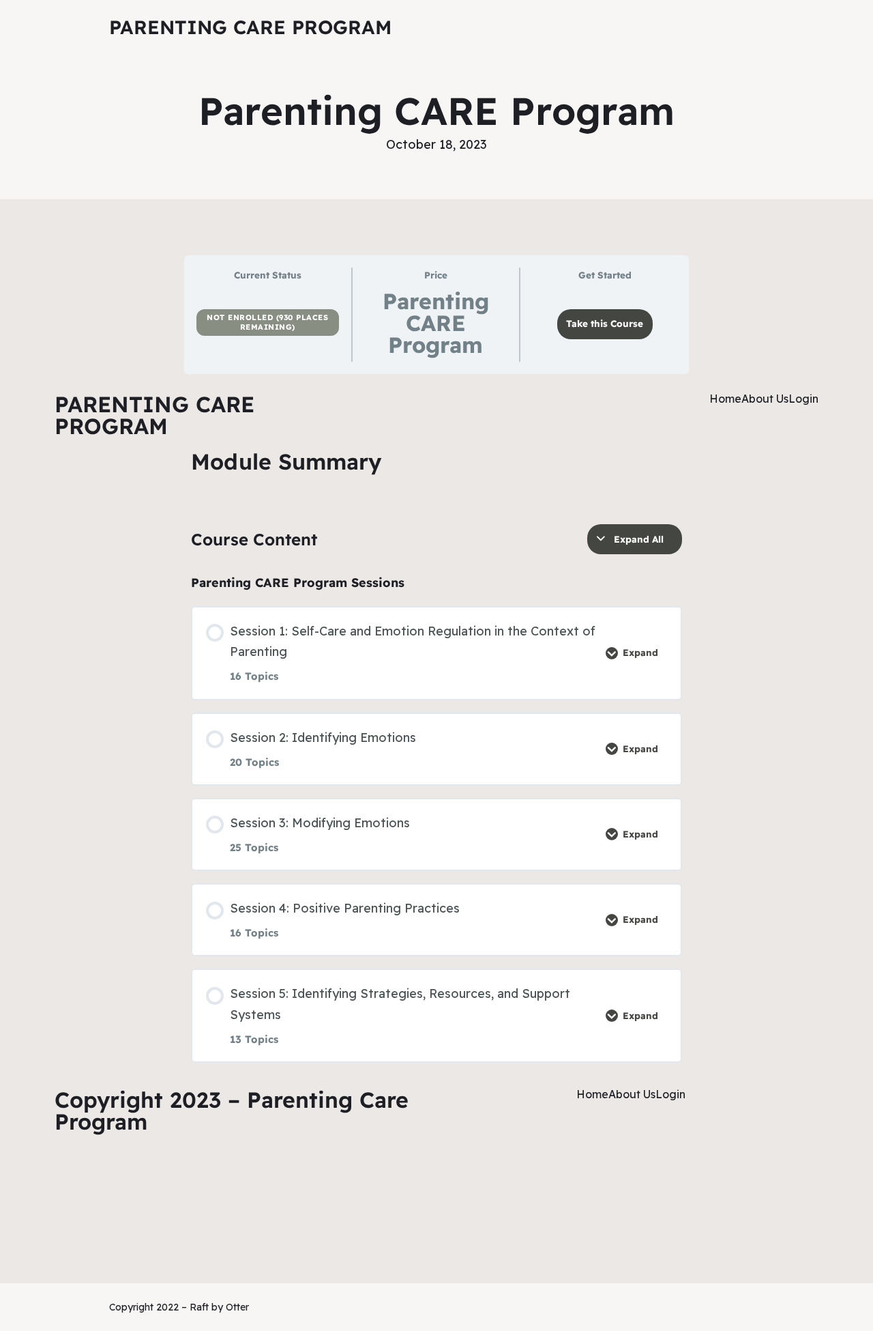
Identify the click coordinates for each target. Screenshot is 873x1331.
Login (803, 398)
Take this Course (604, 323)
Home (725, 398)
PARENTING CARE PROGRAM (154, 415)
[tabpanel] (436, 697)
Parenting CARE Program (250, 27)
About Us (764, 398)
